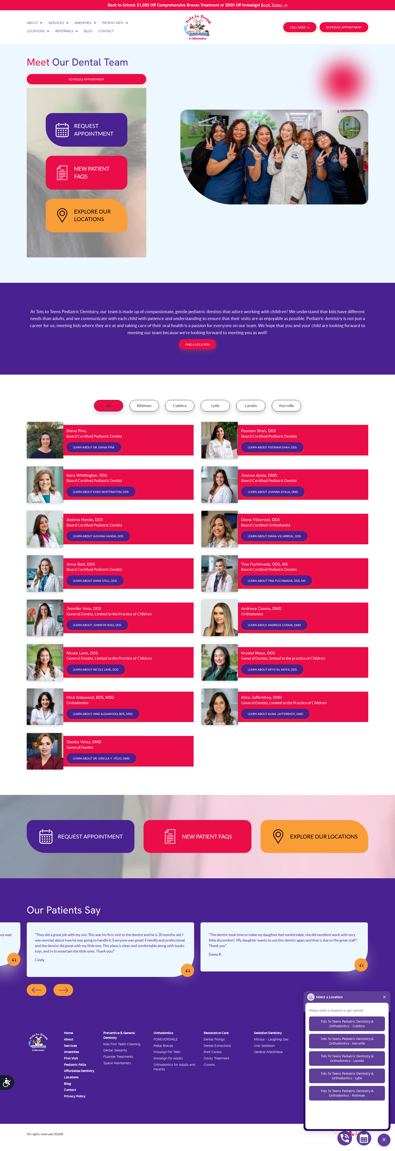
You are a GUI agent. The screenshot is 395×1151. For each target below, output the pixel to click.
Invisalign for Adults (168, 1058)
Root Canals (213, 1052)
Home (68, 1033)
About (68, 1039)
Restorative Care (216, 1033)
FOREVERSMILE (166, 1039)
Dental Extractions (217, 1046)
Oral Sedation (264, 1046)
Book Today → (274, 5)
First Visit (71, 1058)
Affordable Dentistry (79, 1071)
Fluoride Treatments (118, 1056)
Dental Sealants (115, 1050)
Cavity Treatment (216, 1058)
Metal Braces (163, 1046)
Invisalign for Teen (167, 1052)
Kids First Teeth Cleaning (121, 1044)
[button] (35, 23)
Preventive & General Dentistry (119, 1035)
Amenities (71, 1052)
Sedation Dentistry (268, 1033)
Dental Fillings (214, 1039)
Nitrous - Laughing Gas (271, 1039)
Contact (70, 1090)
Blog (67, 1083)
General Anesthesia (268, 1052)
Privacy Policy (74, 1096)
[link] (197, 27)
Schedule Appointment (344, 27)
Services (70, 1046)
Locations (71, 1077)
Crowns (209, 1064)
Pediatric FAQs (75, 1064)
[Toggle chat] (384, 1140)
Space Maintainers (117, 1063)
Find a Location (197, 344)
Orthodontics (163, 1033)
